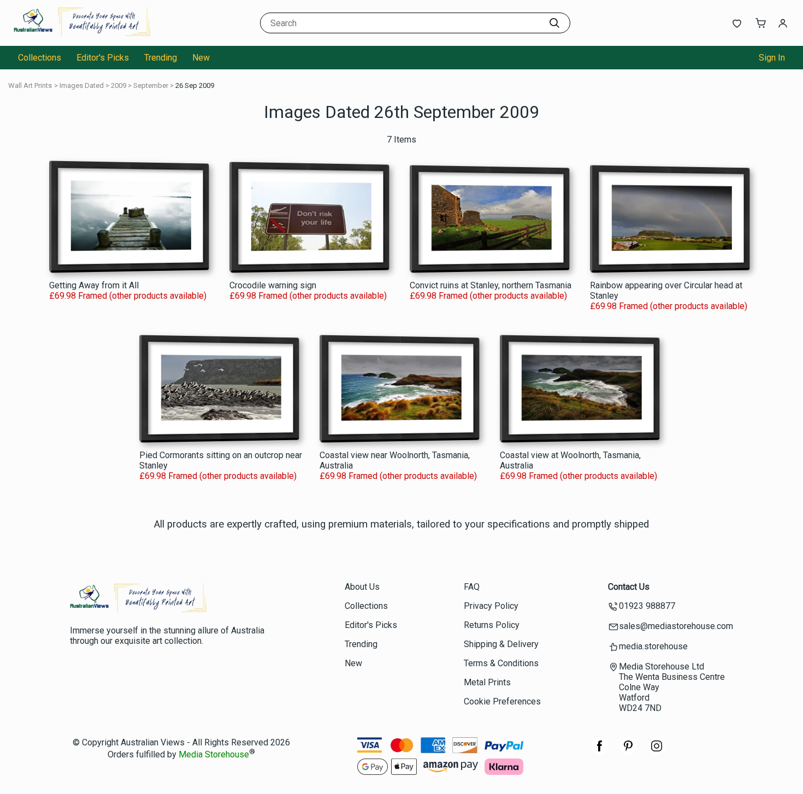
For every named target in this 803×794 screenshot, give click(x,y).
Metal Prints (487, 682)
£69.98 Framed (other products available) (127, 296)
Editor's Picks (102, 57)
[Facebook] (600, 751)
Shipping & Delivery (501, 644)
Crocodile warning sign (272, 285)
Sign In (772, 57)
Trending (160, 57)
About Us (362, 587)
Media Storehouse (214, 755)
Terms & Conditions (501, 663)
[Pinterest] (628, 751)
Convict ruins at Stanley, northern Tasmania (490, 285)
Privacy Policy (491, 606)
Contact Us (629, 587)
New (201, 57)
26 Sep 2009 (194, 85)
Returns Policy (491, 625)
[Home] (82, 35)
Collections (39, 57)
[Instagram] (656, 751)
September (150, 85)
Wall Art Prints (30, 85)
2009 (118, 85)
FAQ (472, 587)
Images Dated (82, 85)
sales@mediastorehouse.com (676, 626)
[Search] (554, 22)
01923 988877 (647, 606)
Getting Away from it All (94, 285)
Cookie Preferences (502, 701)
